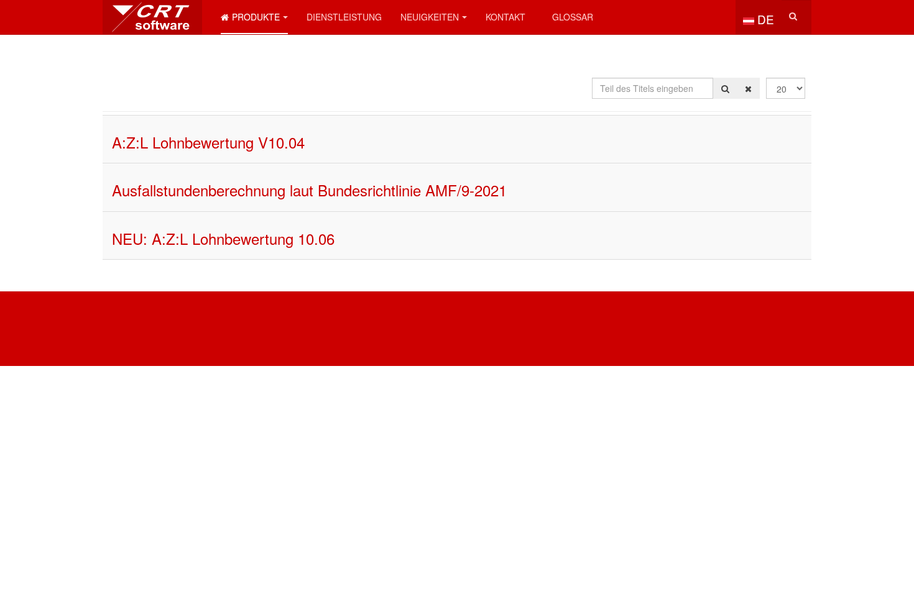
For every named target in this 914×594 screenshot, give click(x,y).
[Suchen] (725, 88)
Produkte (256, 17)
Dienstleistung (344, 17)
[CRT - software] (152, 17)
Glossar (572, 17)
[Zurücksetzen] (748, 88)
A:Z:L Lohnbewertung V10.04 (208, 142)
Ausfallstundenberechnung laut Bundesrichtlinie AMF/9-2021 (309, 190)
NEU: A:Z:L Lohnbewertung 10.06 (223, 238)
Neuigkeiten (429, 17)
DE (764, 19)
